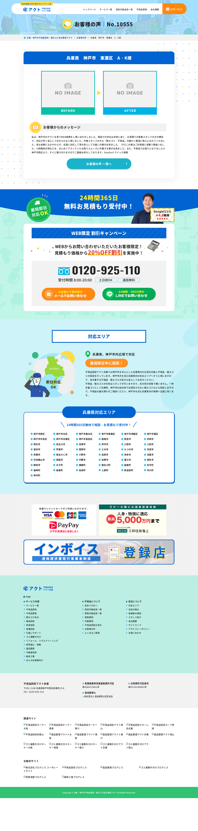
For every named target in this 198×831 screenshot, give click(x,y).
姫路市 (105, 439)
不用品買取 (141, 9)
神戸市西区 (39, 433)
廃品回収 (30, 621)
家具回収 (30, 625)
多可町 (150, 465)
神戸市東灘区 (108, 433)
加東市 (105, 459)
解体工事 (30, 656)
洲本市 (127, 454)
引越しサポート (33, 632)
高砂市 (37, 449)
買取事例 (89, 617)
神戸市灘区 (152, 433)
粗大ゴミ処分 (32, 617)
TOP (28, 596)
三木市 (105, 449)
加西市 (105, 454)
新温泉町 (128, 470)
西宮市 (127, 439)
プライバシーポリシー (139, 628)
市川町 (150, 470)
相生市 (150, 459)
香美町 (59, 470)
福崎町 (37, 470)
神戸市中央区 (40, 439)
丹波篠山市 (39, 459)
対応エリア (133, 605)
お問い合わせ (134, 632)
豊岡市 (82, 449)
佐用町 (82, 470)
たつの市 (128, 449)
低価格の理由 (134, 613)
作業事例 (89, 621)
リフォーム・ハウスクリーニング (42, 640)
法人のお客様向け (34, 660)
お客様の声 (90, 628)
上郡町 (105, 470)
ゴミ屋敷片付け (33, 636)
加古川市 (60, 444)
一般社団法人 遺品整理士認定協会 (97, 696)
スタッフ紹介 (134, 617)
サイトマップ (134, 625)
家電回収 (30, 628)
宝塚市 (82, 444)
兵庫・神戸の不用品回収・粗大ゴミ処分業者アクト (95, 792)
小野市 (82, 454)
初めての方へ (91, 605)
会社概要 (155, 9)
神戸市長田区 (86, 439)
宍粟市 (82, 459)
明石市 (37, 444)
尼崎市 (150, 439)
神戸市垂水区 (86, 433)
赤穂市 (37, 454)
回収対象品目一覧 (124, 9)
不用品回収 (31, 609)
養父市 (127, 459)
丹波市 (150, 449)
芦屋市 (59, 449)
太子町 (59, 465)
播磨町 (82, 465)
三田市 (150, 444)
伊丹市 (105, 444)
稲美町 (127, 465)
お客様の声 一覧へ (99, 163)
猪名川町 (106, 465)
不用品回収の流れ (93, 625)
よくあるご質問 (92, 632)
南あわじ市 (61, 454)
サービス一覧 (105, 9)
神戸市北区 (61, 433)
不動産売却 (31, 652)
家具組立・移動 (33, 644)
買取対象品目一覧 (93, 613)
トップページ (89, 9)
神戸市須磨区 (131, 433)
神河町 (37, 475)
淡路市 (150, 454)
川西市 (127, 444)
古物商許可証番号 (140, 683)
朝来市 (37, 465)
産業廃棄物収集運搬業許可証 (99, 683)
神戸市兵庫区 (63, 439)
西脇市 (59, 459)
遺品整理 (30, 648)
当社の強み (133, 609)
